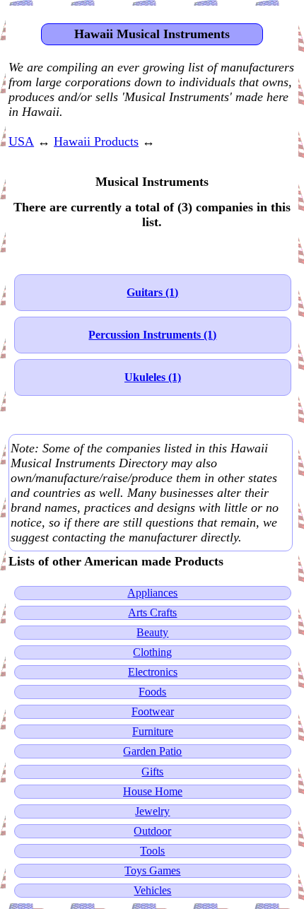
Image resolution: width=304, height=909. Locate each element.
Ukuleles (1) (152, 377)
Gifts (152, 772)
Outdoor (152, 831)
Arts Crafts (152, 612)
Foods (152, 692)
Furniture (152, 731)
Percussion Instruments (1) (152, 335)
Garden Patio (152, 751)
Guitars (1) (152, 292)
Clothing (152, 652)
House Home (152, 791)
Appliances (152, 593)
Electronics (152, 672)
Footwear (152, 711)
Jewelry (152, 811)
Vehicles (152, 890)
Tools (152, 851)
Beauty (152, 632)
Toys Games (152, 870)
